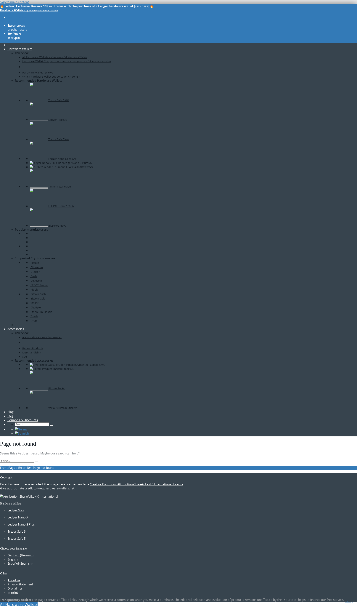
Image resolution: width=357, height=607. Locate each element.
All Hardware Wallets (19, 604)
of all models (17, 19)
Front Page (7, 468)
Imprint (13, 592)
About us (14, 580)
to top (349, 601)
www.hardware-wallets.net (55, 488)
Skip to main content (14, 2)
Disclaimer (15, 588)
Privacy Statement (20, 584)
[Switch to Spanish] (22, 433)
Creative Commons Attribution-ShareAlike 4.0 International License (136, 484)
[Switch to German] (22, 429)
